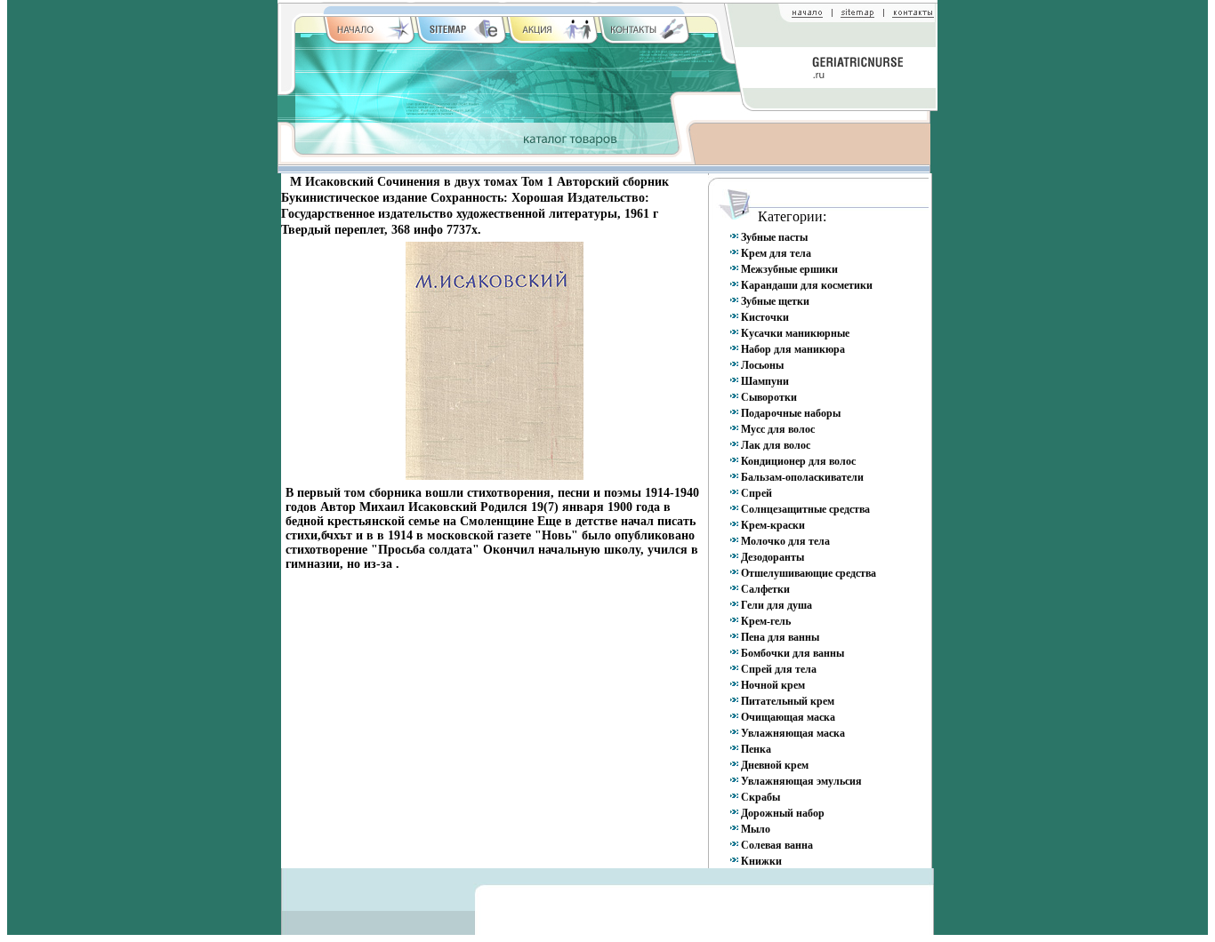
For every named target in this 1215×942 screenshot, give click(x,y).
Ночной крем (773, 685)
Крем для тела (776, 253)
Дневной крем (775, 765)
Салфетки (765, 589)
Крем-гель (766, 621)
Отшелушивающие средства (808, 573)
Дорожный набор (783, 813)
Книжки (761, 861)
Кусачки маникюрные (795, 333)
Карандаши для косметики (807, 285)
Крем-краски (773, 525)
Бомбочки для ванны (792, 653)
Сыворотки (769, 397)
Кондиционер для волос (798, 461)
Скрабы (760, 797)
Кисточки (765, 317)
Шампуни (765, 381)
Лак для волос (775, 445)
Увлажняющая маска (793, 733)
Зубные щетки (775, 301)
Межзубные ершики (789, 269)
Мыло (755, 829)
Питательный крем (787, 701)
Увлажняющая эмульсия (801, 781)
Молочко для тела (785, 541)
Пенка (756, 749)
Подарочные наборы (791, 413)
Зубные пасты (774, 237)
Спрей (756, 493)
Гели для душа (776, 605)
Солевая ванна (777, 845)
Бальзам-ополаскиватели (802, 477)
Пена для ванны (780, 637)
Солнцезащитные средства (805, 509)
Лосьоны (762, 365)
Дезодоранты (772, 557)
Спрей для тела (779, 669)
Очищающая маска (788, 717)
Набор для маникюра (793, 349)
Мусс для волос (778, 429)
